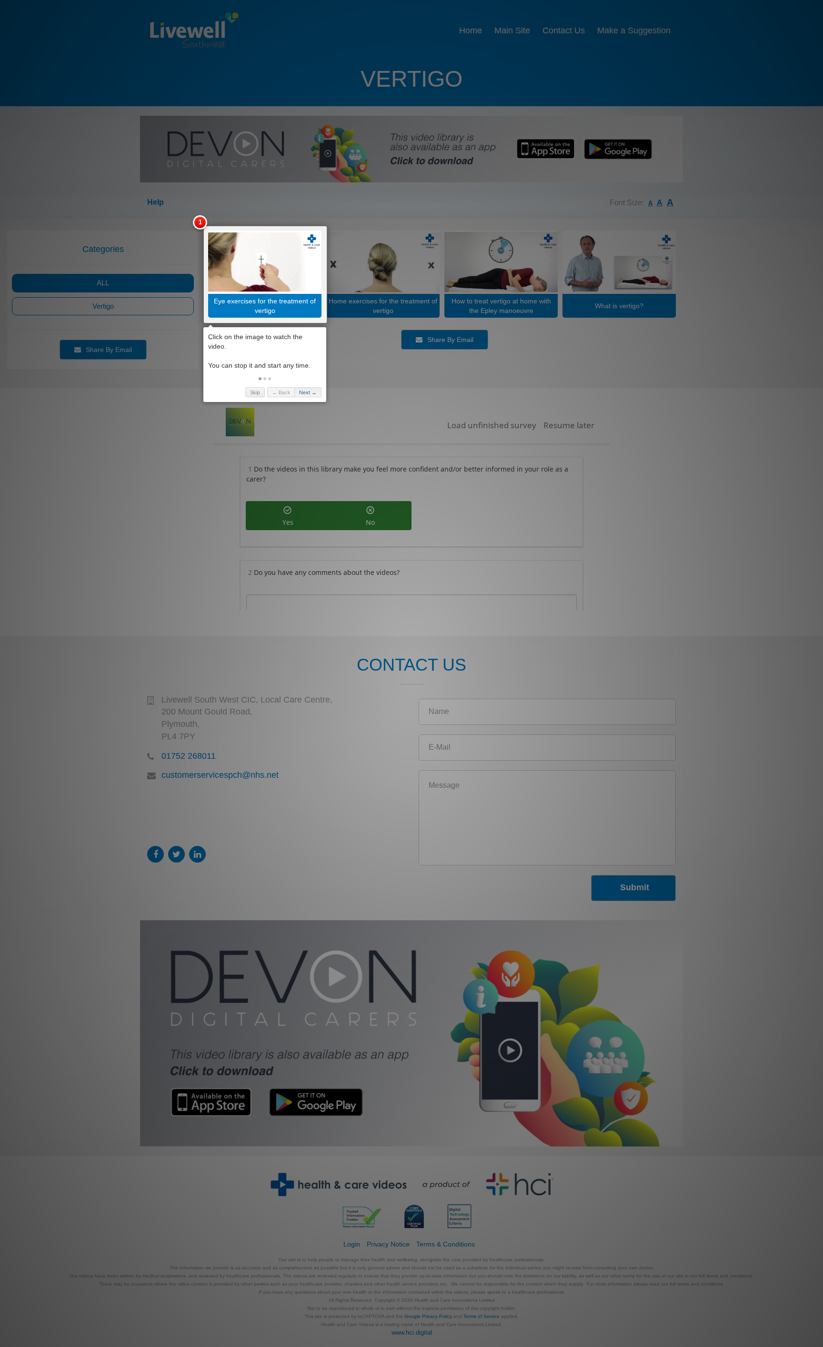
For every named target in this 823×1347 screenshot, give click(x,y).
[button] (260, 378)
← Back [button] (281, 392)
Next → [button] (308, 392)
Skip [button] (255, 392)
